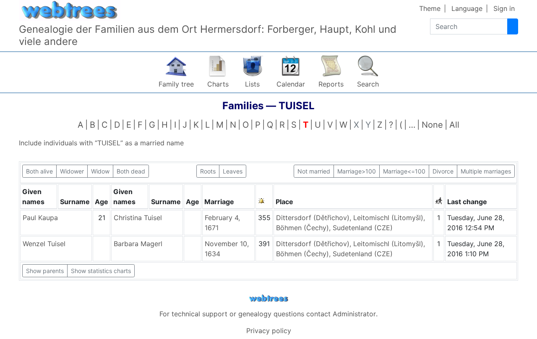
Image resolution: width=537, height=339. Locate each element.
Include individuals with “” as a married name (101, 143)
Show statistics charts (101, 270)
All (454, 125)
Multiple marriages (486, 171)
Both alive (39, 171)
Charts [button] (218, 84)
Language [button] (466, 8)
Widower (72, 171)
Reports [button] (331, 84)
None (432, 125)
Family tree (176, 84)
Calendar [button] (290, 84)
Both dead (131, 171)
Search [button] (368, 84)
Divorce (443, 171)
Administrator (354, 314)
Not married (313, 171)
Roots (208, 171)
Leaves (232, 171)
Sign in (504, 8)
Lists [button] (252, 84)
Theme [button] (430, 8)
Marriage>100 (356, 171)
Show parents (45, 270)
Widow (100, 171)
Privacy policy (268, 330)
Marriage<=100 (404, 171)
